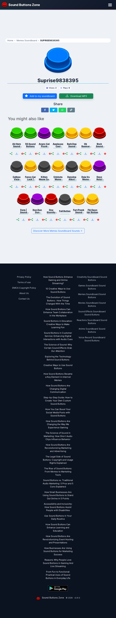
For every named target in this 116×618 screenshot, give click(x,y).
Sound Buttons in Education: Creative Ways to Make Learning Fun (58, 324)
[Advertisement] (58, 24)
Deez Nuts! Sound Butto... (99, 178)
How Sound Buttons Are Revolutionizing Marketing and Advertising (58, 448)
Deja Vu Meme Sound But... (85, 178)
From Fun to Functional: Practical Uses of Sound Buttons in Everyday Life (58, 574)
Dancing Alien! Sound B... (71, 178)
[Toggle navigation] (110, 5)
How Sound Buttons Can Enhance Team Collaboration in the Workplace (58, 312)
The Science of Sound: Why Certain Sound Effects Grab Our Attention (58, 347)
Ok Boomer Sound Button (85, 145)
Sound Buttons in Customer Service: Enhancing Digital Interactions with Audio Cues (58, 336)
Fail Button (65, 211)
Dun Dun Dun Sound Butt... (37, 211)
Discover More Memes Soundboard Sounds (56, 230)
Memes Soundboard (27, 40)
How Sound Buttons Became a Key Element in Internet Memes (58, 377)
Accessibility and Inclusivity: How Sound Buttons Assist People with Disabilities (58, 507)
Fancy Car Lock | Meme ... (30, 178)
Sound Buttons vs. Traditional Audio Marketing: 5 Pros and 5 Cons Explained (58, 483)
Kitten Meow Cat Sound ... (44, 178)
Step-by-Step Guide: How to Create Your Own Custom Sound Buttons (58, 400)
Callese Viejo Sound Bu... (17, 178)
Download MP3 (78, 96)
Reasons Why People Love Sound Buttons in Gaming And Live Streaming (58, 563)
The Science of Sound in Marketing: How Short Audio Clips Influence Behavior (58, 436)
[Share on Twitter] (53, 110)
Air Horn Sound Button (16, 145)
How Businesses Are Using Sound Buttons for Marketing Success (58, 551)
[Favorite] (22, 153)
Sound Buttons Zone (53, 597)
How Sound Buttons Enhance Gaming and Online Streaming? (58, 280)
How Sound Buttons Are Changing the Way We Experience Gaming (58, 424)
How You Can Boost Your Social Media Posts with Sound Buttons (58, 412)
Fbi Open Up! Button (92, 211)
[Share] (11, 153)
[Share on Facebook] (45, 110)
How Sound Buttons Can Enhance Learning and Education (58, 527)
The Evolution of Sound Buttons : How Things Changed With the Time (58, 300)
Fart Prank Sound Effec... (78, 211)
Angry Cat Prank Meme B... (44, 145)
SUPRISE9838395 (49, 40)
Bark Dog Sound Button (72, 145)
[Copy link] (71, 110)
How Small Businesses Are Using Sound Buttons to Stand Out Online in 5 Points (58, 495)
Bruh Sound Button (99, 145)
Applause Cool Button (58, 145)
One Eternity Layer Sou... (51, 211)
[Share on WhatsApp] (62, 110)
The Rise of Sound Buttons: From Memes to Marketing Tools (58, 471)
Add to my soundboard (42, 96)
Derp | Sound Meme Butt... (23, 211)
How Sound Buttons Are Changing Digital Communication (58, 388)
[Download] (17, 153)
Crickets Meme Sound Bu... (58, 178)
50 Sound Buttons (30, 145)
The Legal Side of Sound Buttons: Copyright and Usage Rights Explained (58, 459)
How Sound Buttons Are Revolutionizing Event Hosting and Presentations (58, 539)
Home (10, 40)
